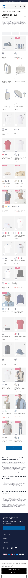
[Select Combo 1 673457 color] (15, 438)
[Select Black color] (15, 283)
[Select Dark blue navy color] (18, 385)
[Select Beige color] (3, 181)
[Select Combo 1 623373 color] (18, 206)
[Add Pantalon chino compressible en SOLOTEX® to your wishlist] (12, 448)
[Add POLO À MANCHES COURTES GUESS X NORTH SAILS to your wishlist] (12, 396)
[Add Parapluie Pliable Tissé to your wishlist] (24, 89)
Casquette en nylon (7, 311)
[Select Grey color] (6, 540)
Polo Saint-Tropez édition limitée (19, 261)
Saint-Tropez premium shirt (6, 132)
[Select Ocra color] (6, 206)
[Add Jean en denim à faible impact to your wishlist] (24, 422)
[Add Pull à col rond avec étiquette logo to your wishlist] (24, 550)
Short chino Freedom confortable (18, 466)
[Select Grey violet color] (21, 463)
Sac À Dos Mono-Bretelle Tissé (6, 82)
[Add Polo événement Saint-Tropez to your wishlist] (12, 268)
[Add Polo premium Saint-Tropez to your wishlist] (12, 243)
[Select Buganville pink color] (6, 233)
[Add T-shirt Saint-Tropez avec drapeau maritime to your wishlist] (24, 139)
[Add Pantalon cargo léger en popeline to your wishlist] (12, 474)
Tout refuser (14, 572)
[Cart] (21, 6)
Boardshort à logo (20, 286)
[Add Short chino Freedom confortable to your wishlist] (24, 448)
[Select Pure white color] (3, 411)
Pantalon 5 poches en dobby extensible (20, 518)
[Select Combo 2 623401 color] (8, 181)
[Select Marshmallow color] (15, 206)
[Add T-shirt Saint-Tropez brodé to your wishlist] (24, 319)
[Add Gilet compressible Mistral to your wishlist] (12, 422)
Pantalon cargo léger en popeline (7, 492)
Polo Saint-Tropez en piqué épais (7, 158)
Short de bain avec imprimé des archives (7, 210)
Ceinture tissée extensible (6, 184)
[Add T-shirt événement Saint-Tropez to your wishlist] (24, 218)
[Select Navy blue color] (6, 129)
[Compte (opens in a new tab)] (15, 6)
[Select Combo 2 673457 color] (18, 438)
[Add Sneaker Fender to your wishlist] (24, 474)
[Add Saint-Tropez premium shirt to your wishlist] (12, 114)
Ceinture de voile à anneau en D (19, 184)
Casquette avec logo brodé (6, 518)
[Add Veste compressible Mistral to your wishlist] (24, 396)
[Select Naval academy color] (3, 53)
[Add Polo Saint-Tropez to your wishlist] (24, 114)
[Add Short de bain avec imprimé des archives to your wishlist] (12, 191)
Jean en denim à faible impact (18, 441)
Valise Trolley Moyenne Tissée (6, 107)
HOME (3, 11)
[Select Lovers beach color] (15, 385)
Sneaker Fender (18, 492)
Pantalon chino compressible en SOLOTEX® (6, 466)
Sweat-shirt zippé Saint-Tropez (19, 312)
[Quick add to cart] (4, 49)
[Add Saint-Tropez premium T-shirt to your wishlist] (12, 369)
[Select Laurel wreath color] (8, 233)
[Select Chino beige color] (15, 181)
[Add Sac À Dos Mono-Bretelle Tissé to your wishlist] (12, 63)
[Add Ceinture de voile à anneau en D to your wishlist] (24, 166)
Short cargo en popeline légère (19, 543)
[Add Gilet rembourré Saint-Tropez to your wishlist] (12, 344)
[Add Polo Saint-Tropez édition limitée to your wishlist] (24, 243)
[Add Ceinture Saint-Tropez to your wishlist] (12, 38)
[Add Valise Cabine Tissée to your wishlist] (24, 63)
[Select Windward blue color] (3, 309)
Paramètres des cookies (14, 576)
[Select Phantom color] (8, 309)
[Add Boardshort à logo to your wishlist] (24, 268)
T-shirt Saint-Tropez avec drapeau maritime (20, 158)
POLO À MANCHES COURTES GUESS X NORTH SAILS (6, 415)
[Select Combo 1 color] (3, 79)
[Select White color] (3, 129)
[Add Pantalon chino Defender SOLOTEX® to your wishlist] (12, 550)
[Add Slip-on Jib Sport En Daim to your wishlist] (12, 525)
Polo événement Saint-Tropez (6, 287)
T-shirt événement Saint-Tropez (19, 236)
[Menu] (24, 6)
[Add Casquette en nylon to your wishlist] (12, 293)
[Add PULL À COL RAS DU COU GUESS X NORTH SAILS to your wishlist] (24, 369)
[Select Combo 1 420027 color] (3, 334)
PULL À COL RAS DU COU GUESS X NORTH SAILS (19, 388)
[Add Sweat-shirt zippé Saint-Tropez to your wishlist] (24, 293)
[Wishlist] (18, 6)
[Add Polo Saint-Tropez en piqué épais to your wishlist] (12, 139)
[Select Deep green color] (18, 181)
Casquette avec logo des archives (19, 209)
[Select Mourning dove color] (3, 438)
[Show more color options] (12, 206)
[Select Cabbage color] (8, 283)
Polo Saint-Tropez (19, 132)
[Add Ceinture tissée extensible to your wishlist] (12, 166)
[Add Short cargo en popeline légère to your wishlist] (24, 525)
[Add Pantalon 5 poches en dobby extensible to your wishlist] (24, 499)
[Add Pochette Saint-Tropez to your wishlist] (12, 319)
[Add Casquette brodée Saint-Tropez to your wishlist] (24, 344)
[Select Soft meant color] (6, 411)
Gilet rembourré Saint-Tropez (6, 362)
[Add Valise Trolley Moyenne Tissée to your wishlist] (12, 89)
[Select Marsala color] (3, 206)
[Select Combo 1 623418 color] (15, 53)
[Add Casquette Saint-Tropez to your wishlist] (12, 218)
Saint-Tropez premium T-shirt (6, 388)
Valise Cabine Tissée (20, 81)
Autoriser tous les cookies (13, 569)
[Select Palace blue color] (8, 206)
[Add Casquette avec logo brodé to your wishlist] (12, 499)
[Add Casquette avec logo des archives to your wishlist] (24, 191)
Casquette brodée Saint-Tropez (19, 362)
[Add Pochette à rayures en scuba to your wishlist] (24, 38)
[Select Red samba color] (3, 155)
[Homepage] (4, 6)
